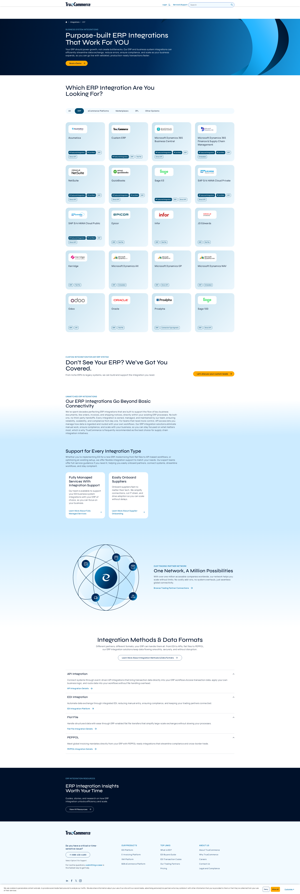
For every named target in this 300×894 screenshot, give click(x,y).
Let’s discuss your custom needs (212, 374)
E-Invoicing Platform (131, 854)
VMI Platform (128, 859)
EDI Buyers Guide (168, 854)
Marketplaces (122, 111)
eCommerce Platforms (98, 111)
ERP (79, 111)
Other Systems (152, 111)
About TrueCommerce (209, 850)
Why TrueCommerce (208, 854)
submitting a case (94, 865)
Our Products (129, 845)
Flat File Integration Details (80, 729)
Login (165, 5)
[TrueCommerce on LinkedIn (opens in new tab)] (67, 880)
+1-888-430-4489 (77, 854)
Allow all (275, 889)
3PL (137, 111)
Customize (289, 889)
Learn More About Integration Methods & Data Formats (148, 657)
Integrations (74, 22)
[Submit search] (232, 5)
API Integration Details (78, 688)
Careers (202, 859)
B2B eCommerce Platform (133, 864)
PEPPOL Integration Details (80, 749)
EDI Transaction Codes (171, 859)
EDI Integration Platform (78, 708)
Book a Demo (75, 63)
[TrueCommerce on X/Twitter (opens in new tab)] (76, 881)
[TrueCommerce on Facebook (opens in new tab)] (71, 880)
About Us (204, 845)
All (69, 111)
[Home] (78, 4)
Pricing (163, 868)
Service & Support (180, 5)
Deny (266, 889)
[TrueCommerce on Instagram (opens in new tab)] (80, 880)
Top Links (165, 845)
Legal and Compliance (209, 868)
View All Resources (78, 809)
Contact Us (204, 864)
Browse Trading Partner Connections (171, 588)
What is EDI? (166, 850)
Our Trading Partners (170, 864)
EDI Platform (127, 850)
